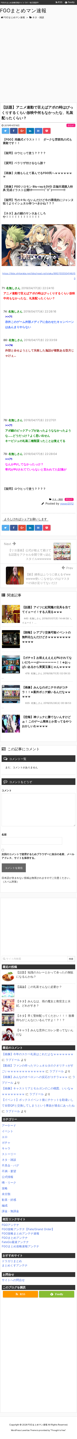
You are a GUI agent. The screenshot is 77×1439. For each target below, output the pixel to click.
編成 (5, 1205)
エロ (5, 1137)
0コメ (71, 125)
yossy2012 (67, 503)
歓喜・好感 (9, 1199)
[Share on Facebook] (14, 131)
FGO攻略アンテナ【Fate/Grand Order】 (28, 1229)
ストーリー (9, 1154)
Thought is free (58, 1430)
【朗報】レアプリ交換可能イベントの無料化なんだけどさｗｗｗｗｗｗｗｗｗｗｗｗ (46, 637)
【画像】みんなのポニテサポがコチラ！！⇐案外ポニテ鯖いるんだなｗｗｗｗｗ (46, 692)
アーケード (9, 1125)
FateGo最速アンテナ (15, 1242)
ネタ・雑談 (57, 499)
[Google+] (22, 131)
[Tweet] (5, 131)
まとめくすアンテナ (15, 1265)
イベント (7, 1131)
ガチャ (6, 1142)
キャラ (6, 1148)
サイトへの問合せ (13, 1280)
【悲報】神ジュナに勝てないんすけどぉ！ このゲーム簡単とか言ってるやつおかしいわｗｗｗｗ (46, 721)
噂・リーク (9, 1182)
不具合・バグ (10, 1165)
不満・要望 (9, 1171)
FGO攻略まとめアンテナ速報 (20, 1233)
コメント (7, 790)
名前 (4, 834)
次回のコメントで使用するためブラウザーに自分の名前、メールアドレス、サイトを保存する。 (38, 856)
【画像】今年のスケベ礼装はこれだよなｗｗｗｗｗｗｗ (37, 1054)
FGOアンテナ (10, 1225)
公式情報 (7, 1177)
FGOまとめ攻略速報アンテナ (20, 1246)
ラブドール (13, 1060)
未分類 (6, 1194)
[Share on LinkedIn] (30, 131)
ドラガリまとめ (12, 1261)
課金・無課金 (10, 1211)
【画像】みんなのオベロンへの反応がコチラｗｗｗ (35, 1077)
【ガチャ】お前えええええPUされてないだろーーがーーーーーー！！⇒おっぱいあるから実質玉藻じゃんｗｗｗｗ (47, 662)
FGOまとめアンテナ (15, 1237)
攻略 (5, 1188)
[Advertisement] (38, 59)
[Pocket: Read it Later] (46, 131)
